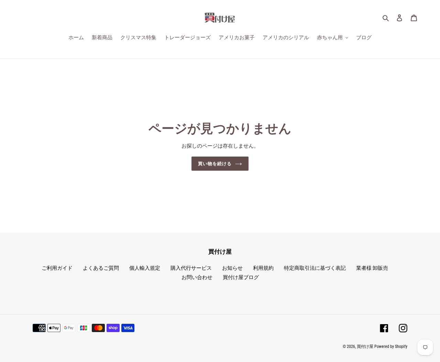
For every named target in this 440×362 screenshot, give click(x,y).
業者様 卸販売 (372, 268)
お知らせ (232, 268)
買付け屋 (365, 346)
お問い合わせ (197, 277)
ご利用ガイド (57, 268)
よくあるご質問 (101, 268)
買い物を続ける (215, 163)
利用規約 (263, 268)
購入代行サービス (191, 268)
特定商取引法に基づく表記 (315, 268)
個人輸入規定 (144, 268)
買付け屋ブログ (241, 277)
